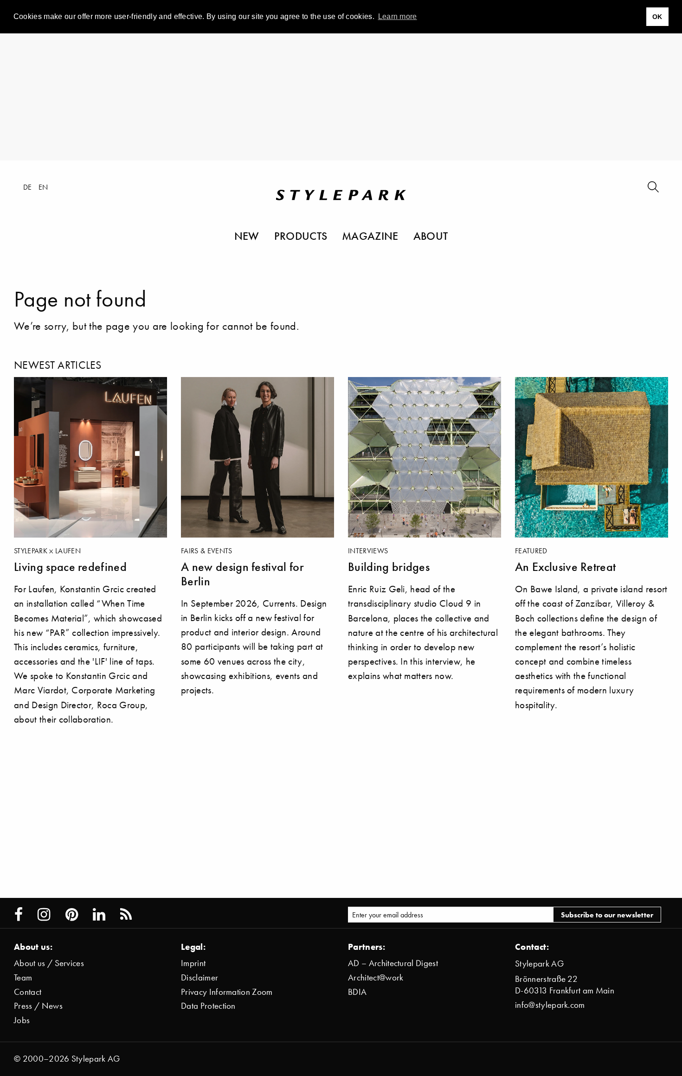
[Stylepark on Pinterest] (71, 914)
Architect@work (375, 977)
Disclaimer (199, 977)
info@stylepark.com (550, 1004)
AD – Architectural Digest (393, 963)
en (43, 187)
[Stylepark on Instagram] (44, 914)
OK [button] (657, 16)
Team (23, 977)
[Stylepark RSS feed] (126, 914)
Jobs (22, 1020)
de (27, 187)
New (246, 236)
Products (301, 236)
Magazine (370, 236)
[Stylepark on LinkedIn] (99, 914)
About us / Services (49, 963)
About (430, 236)
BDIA (357, 991)
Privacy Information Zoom (227, 991)
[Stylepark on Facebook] (18, 914)
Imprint (193, 963)
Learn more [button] (397, 16)
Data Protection (208, 1005)
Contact (27, 991)
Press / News (38, 1005)
